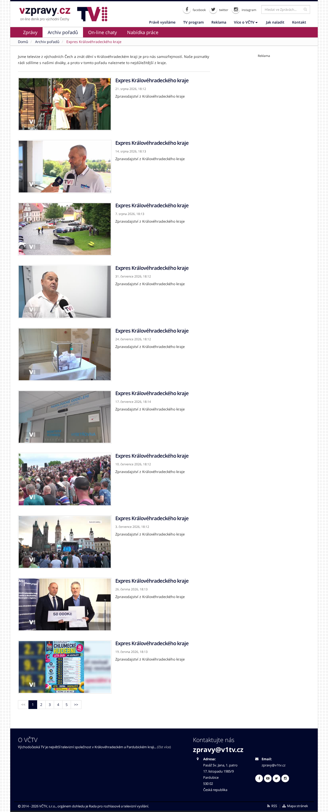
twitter (223, 10)
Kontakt (299, 22)
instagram (248, 10)
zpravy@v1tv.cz (218, 749)
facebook (199, 10)
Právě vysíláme (162, 22)
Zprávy (30, 32)
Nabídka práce (142, 32)
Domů (23, 41)
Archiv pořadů (63, 32)
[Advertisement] (264, 94)
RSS (274, 806)
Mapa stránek (297, 806)
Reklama (218, 22)
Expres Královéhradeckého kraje (152, 80)
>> (76, 704)
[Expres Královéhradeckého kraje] (65, 104)
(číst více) (164, 747)
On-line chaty (102, 32)
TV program (193, 22)
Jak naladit (275, 22)
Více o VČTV (244, 22)
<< (23, 704)
